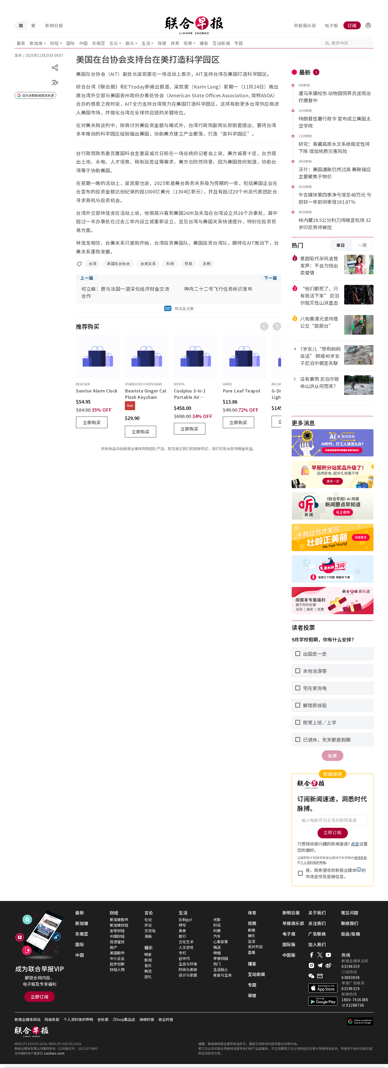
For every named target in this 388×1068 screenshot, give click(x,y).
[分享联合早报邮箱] (320, 976)
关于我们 (317, 912)
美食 (182, 930)
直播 (251, 952)
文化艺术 (186, 941)
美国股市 (117, 952)
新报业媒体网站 (27, 1019)
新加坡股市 (119, 919)
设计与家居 (188, 975)
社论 (148, 919)
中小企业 (117, 958)
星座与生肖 (222, 975)
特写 (182, 925)
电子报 (331, 25)
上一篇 (86, 278)
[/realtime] (316, 72)
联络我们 (349, 923)
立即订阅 (40, 996)
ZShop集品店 (124, 1019)
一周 (362, 245)
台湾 (92, 263)
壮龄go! (185, 919)
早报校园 (220, 958)
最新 (21, 43)
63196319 (350, 966)
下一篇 (270, 278)
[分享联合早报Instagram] (311, 965)
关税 (206, 263)
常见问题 (349, 912)
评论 (148, 925)
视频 (187, 43)
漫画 (148, 936)
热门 (217, 964)
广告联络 (317, 934)
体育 (175, 43)
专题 (238, 43)
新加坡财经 (119, 925)
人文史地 (186, 947)
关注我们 (317, 923)
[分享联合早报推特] (320, 955)
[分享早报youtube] (328, 955)
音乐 (148, 965)
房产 (113, 947)
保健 (162, 43)
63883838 (350, 977)
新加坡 (36, 43)
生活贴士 (220, 969)
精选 (217, 947)
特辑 (217, 952)
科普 (217, 930)
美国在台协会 (118, 263)
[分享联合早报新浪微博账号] (328, 965)
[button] (368, 25)
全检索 (102, 1019)
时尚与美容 (188, 969)
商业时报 (165, 1019)
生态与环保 (188, 964)
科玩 (217, 925)
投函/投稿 (350, 934)
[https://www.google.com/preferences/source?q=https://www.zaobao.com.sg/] (360, 1021)
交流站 (149, 930)
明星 (148, 954)
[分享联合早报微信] (311, 976)
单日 (340, 245)
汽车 (217, 936)
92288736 (355, 1005)
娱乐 (129, 43)
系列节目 (255, 946)
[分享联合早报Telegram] (320, 965)
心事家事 (220, 941)
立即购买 (92, 422)
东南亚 (98, 43)
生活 (145, 43)
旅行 (182, 936)
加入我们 (317, 944)
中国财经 (117, 936)
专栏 (182, 952)
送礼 (148, 976)
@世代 (184, 958)
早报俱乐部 (305, 25)
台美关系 (148, 263)
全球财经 (117, 930)
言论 (113, 43)
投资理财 (117, 941)
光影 (217, 919)
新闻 (251, 930)
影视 (148, 960)
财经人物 (117, 969)
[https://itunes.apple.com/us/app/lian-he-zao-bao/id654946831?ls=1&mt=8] (322, 987)
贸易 (188, 263)
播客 (204, 43)
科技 (170, 263)
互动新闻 (221, 43)
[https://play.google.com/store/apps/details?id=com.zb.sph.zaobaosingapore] (322, 1001)
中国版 (289, 955)
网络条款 (52, 1019)
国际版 (289, 944)
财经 (54, 43)
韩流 (148, 971)
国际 (70, 43)
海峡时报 (146, 1019)
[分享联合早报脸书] (311, 955)
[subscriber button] (368, 25)
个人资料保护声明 (78, 1019)
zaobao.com (54, 1053)
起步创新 (117, 964)
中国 (83, 43)
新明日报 (54, 25)
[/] (194, 25)
